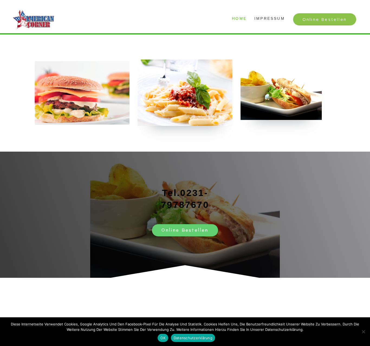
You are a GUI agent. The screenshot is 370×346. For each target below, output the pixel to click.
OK (162, 338)
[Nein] (363, 331)
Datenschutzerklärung (193, 338)
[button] (324, 19)
